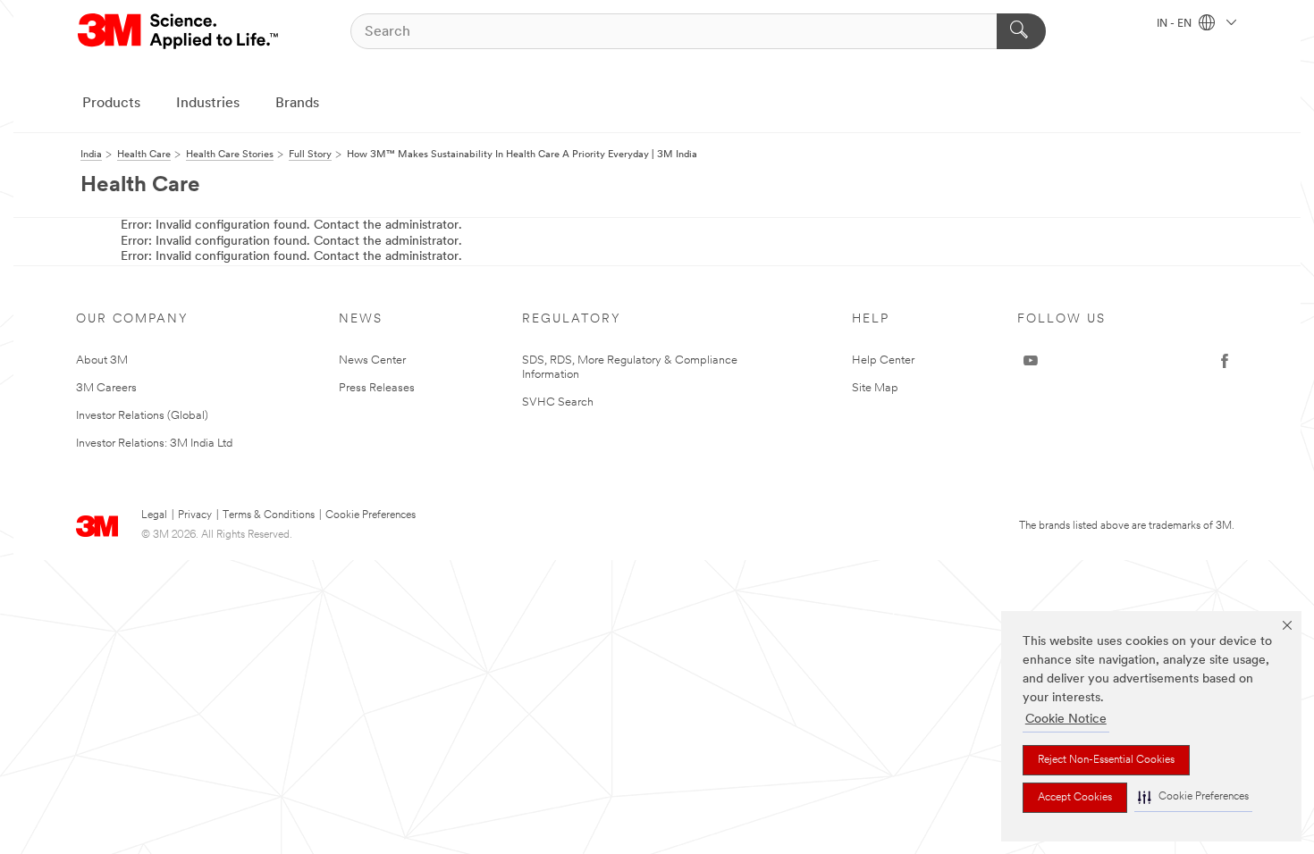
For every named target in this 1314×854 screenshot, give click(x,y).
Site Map (875, 388)
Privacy (195, 515)
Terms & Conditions (269, 515)
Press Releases (377, 388)
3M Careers (106, 388)
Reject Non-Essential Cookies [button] (1106, 760)
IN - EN (1175, 24)
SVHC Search (558, 402)
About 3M (102, 360)
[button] (1193, 797)
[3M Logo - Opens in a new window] (179, 31)
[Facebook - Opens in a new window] (1224, 360)
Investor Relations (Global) (142, 416)
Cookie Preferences (370, 515)
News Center (372, 360)
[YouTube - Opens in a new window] (1030, 360)
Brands (297, 103)
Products (111, 103)
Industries (208, 103)
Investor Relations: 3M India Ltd (154, 443)
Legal (154, 515)
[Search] (1021, 31)
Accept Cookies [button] (1075, 797)
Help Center (883, 360)
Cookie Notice (1066, 719)
